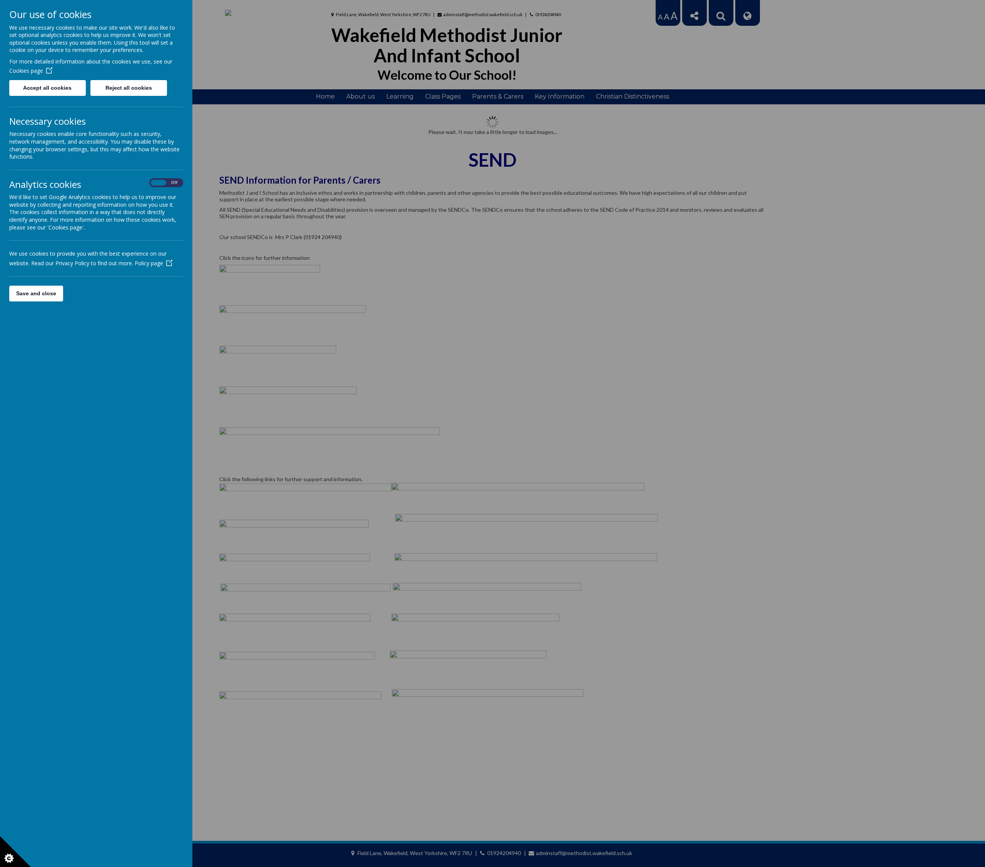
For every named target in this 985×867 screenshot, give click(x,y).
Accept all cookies (47, 88)
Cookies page (26, 70)
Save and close (36, 293)
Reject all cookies (128, 88)
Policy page (149, 263)
